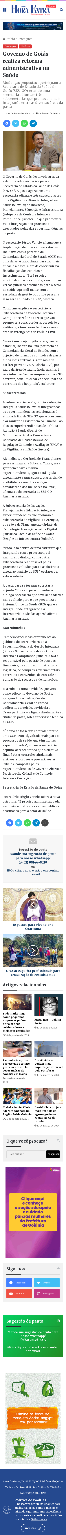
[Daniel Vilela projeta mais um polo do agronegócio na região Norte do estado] (48, 1096)
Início (10, 39)
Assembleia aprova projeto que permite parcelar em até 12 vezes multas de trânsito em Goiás (16, 1067)
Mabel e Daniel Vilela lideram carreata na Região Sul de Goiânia (17, 1111)
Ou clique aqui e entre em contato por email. (35, 872)
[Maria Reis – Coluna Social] (48, 1005)
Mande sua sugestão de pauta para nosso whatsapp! (33, 858)
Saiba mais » (39, 1519)
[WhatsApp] (24, 123)
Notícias (25, 46)
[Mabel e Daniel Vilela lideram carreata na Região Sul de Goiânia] (17, 1096)
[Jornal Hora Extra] (33, 9)
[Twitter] (15, 123)
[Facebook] (6, 123)
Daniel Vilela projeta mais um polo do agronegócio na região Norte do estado (47, 1114)
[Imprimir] (45, 822)
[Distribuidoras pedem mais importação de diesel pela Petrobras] (48, 1049)
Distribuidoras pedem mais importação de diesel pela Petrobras (48, 1065)
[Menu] (4, 11)
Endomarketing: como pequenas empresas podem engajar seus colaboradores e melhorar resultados (16, 1022)
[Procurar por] (61, 11)
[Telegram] (33, 123)
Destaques (24, 39)
